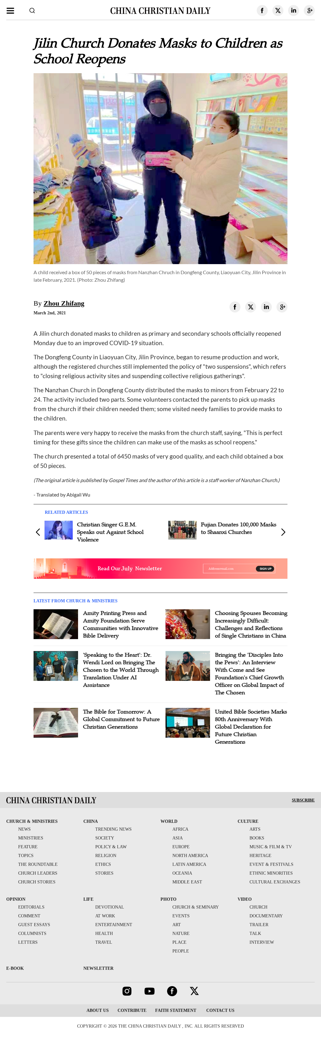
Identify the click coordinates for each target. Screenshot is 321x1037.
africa (180, 829)
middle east (187, 882)
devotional (109, 907)
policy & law (111, 846)
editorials (31, 907)
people (180, 951)
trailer (259, 924)
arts (255, 829)
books (257, 838)
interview (262, 942)
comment (29, 916)
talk (255, 933)
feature (28, 846)
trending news (113, 829)
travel (103, 942)
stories (104, 873)
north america (190, 855)
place (179, 942)
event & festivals (271, 864)
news (24, 829)
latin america (189, 864)
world (168, 821)
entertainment (113, 924)
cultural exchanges (275, 882)
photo (168, 899)
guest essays (34, 924)
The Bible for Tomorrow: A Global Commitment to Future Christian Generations (121, 719)
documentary (266, 916)
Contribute (132, 1010)
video (245, 899)
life (88, 899)
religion (105, 855)
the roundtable (38, 864)
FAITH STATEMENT (175, 1010)
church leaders (37, 873)
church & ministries (32, 821)
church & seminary (195, 907)
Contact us (219, 1010)
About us (98, 1010)
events (181, 916)
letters (28, 942)
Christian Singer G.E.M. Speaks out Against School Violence (110, 532)
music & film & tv (271, 846)
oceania (182, 873)
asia (177, 838)
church (258, 907)
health (104, 933)
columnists (32, 933)
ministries (30, 838)
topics (26, 855)
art (176, 924)
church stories (36, 882)
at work (105, 916)
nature (181, 933)
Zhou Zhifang (64, 303)
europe (181, 846)
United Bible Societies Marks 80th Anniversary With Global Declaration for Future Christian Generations (251, 726)
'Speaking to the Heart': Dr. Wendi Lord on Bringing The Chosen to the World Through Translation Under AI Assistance (121, 669)
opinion (15, 899)
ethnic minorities (271, 873)
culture (248, 821)
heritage (260, 855)
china (90, 821)
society (104, 838)
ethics (103, 864)
